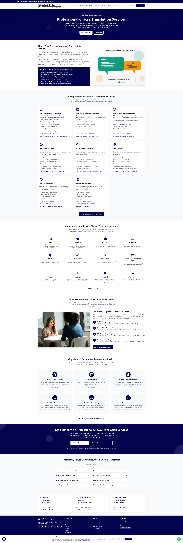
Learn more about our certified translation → (51, 171)
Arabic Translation (119, 509)
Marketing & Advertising (84, 507)
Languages (97, 5)
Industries (89, 5)
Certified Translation (46, 507)
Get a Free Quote (86, 32)
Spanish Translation (119, 500)
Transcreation (96, 528)
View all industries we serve (91, 288)
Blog (109, 5)
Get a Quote (141, 5)
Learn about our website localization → (123, 136)
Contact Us (99, 32)
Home (75, 5)
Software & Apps (82, 505)
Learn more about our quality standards (91, 418)
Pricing (104, 5)
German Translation (119, 505)
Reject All (120, 539)
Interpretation (96, 524)
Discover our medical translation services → (51, 206)
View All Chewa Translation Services (90, 214)
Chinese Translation (119, 507)
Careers (115, 5)
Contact (67, 530)
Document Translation (47, 500)
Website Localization (46, 502)
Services (82, 5)
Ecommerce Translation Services (86, 509)
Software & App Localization (48, 505)
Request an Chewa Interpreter (103, 347)
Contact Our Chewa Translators (101, 443)
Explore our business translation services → (88, 136)
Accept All (128, 539)
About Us (67, 528)
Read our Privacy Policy (84, 540)
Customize (113, 539)
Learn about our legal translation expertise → (125, 171)
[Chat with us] (179, 539)
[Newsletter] (4, 539)
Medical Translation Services (85, 502)
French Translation (119, 502)
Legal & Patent (82, 500)
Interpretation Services (47, 509)
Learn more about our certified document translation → (54, 136)
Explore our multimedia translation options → (88, 171)
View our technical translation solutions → (87, 206)
